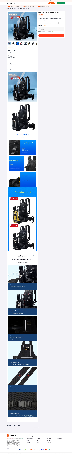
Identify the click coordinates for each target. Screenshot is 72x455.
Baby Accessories (26, 8)
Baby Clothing (19, 8)
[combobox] (49, 23)
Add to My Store (51, 35)
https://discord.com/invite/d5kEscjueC (9, 448)
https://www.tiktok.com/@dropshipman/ (7, 448)
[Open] (57, 23)
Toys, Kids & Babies (13, 8)
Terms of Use (56, 453)
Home (8, 8)
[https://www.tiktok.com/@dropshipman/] (7, 448)
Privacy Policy (60, 453)
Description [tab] (10, 47)
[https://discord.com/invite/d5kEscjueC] (8, 448)
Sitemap (64, 453)
